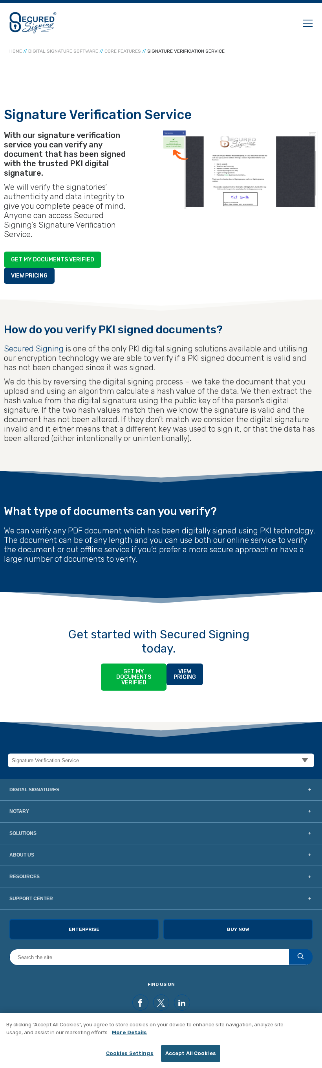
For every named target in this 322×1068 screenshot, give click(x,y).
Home (15, 51)
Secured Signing (34, 348)
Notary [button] (19, 811)
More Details (129, 1032)
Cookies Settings (130, 1053)
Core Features (122, 51)
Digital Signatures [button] (34, 789)
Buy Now (238, 929)
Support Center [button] (31, 898)
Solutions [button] (23, 833)
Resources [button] (24, 876)
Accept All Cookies (190, 1053)
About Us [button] (21, 855)
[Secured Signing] (33, 22)
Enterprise (84, 929)
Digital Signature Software (63, 51)
